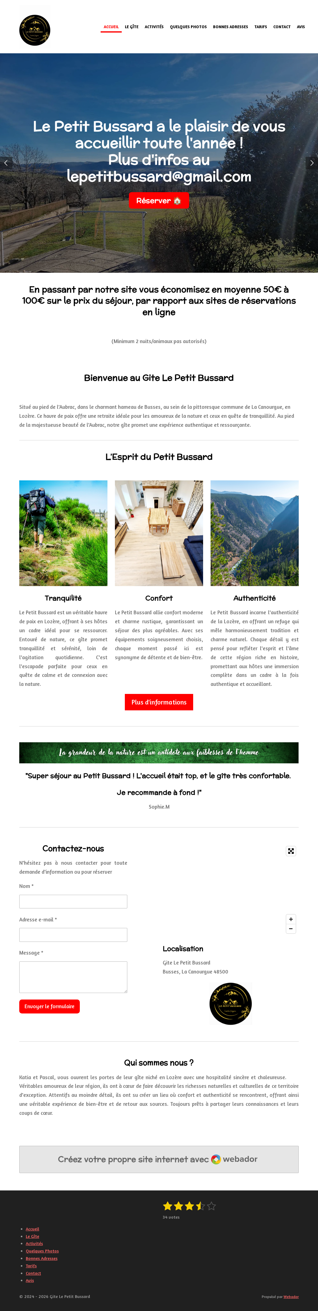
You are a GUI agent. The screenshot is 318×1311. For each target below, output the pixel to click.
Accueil (32, 1228)
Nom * (26, 886)
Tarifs (31, 1265)
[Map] (231, 889)
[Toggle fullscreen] (291, 851)
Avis (30, 1280)
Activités (34, 1243)
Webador (291, 1297)
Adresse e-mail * (38, 919)
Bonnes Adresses (41, 1258)
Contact (33, 1273)
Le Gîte (32, 1236)
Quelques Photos (42, 1250)
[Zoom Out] (291, 928)
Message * (31, 952)
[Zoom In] (291, 919)
